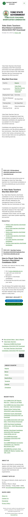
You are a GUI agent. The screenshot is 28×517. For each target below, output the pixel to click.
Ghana (6, 375)
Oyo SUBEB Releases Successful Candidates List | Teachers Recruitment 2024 (13, 444)
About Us (4, 496)
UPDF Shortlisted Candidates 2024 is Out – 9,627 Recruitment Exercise (13, 426)
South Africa (8, 378)
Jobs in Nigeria (19, 339)
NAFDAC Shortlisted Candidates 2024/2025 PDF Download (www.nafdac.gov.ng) (13, 432)
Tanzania (7, 381)
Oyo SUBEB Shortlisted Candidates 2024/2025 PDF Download (12, 438)
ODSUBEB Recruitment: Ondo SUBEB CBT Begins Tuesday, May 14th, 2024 (13, 450)
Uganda (7, 384)
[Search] (21, 355)
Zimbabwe (8, 387)
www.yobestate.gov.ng (16, 271)
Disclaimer (5, 501)
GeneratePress (14, 514)
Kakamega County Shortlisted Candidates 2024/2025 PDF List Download (13, 415)
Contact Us (5, 498)
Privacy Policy (6, 503)
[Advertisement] (14, 50)
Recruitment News (9, 339)
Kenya (6, 371)
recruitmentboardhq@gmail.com (15, 487)
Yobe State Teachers (10, 342)
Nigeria (17, 83)
